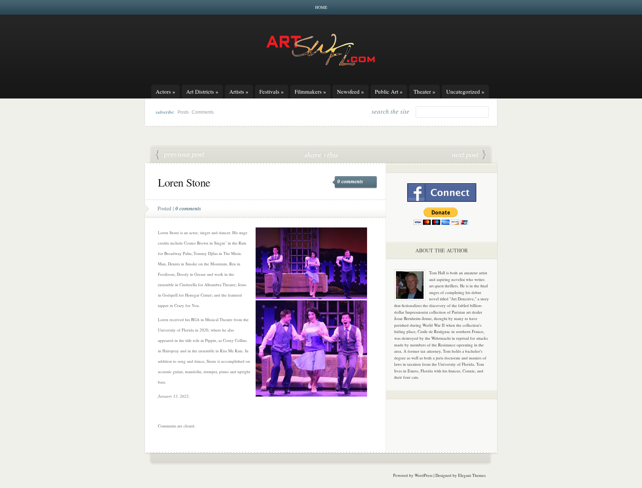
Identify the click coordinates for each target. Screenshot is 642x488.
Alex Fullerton (180, 155)
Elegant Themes (472, 475)
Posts (183, 112)
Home (321, 7)
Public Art (389, 91)
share (313, 154)
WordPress (423, 475)
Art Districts (202, 91)
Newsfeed (350, 91)
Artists (239, 91)
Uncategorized (465, 91)
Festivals (271, 91)
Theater (424, 91)
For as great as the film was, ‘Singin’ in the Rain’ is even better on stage (468, 155)
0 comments (350, 181)
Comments (203, 112)
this (331, 154)
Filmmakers (310, 91)
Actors (165, 91)
